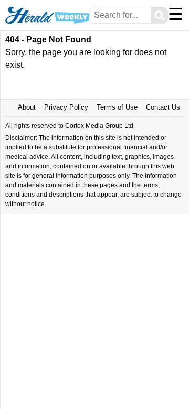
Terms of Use (117, 107)
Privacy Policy (66, 107)
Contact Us (163, 107)
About (27, 107)
